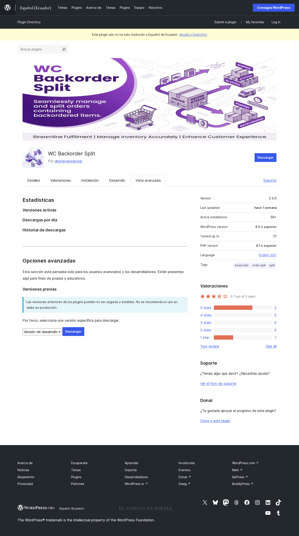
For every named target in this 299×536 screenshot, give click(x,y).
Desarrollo (117, 180)
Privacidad (25, 484)
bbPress (240, 477)
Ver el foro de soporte (218, 383)
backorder (242, 265)
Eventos (184, 470)
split (272, 265)
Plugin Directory (29, 22)
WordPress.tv (136, 484)
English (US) (267, 255)
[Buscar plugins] (64, 49)
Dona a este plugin (215, 421)
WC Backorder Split (71, 153)
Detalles (33, 180)
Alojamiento (26, 477)
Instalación (90, 180)
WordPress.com (245, 463)
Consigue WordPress (273, 7)
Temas (76, 470)
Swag (184, 484)
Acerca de (25, 463)
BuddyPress (242, 484)
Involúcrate (187, 463)
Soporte (269, 180)
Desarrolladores (136, 477)
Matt (237, 470)
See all (271, 346)
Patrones (77, 484)
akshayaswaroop (68, 161)
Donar (185, 477)
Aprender (132, 463)
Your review (209, 346)
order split (259, 265)
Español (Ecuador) (71, 508)
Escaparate (79, 463)
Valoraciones (60, 180)
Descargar (265, 157)
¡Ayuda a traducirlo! (193, 34)
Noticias (23, 470)
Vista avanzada (148, 180)
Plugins (76, 477)
